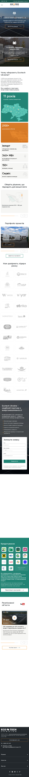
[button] (7, 106)
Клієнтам (3, 760)
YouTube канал (13, 647)
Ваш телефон (6, 448)
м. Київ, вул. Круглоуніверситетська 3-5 (20, 1)
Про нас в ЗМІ (13, 676)
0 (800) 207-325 (4, 1)
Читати (3, 706)
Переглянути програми (12, 590)
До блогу (23, 674)
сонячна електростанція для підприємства (18, 734)
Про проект (8, 244)
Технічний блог (13, 671)
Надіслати (14, 461)
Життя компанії (4, 671)
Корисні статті (5, 676)
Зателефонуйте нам (14, 740)
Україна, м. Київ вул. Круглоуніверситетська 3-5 (12, 746)
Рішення (3, 754)
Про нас (3, 766)
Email (5, 453)
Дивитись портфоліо (15, 255)
